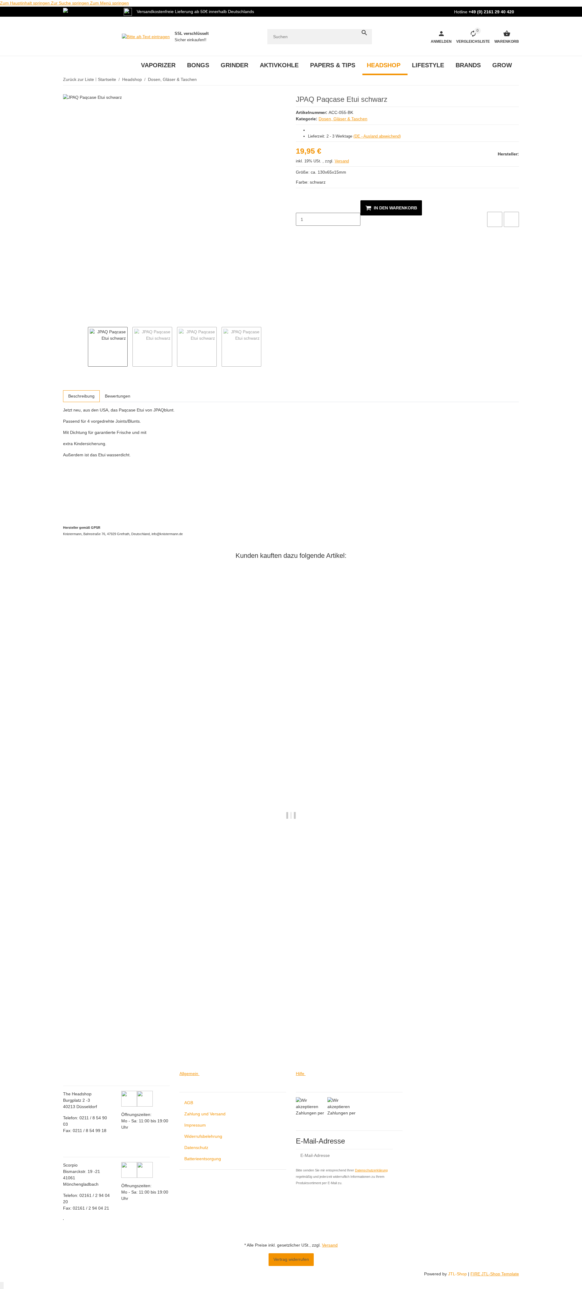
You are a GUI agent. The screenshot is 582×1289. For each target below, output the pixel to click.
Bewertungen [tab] (117, 396)
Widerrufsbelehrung (203, 1136)
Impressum (195, 1125)
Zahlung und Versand (205, 1113)
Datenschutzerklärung (371, 1170)
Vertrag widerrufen (291, 1259)
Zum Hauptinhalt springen (25, 3)
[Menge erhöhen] (301, 232)
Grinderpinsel (76, 1046)
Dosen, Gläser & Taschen (343, 118)
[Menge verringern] (301, 206)
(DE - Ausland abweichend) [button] (377, 136)
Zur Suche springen (70, 3)
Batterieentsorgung (202, 1158)
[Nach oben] (2, 1285)
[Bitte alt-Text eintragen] (146, 36)
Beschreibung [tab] (81, 396)
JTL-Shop (458, 1273)
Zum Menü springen (109, 3)
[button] (471, 36)
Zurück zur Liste (78, 79)
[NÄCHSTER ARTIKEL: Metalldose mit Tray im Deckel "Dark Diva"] (518, 79)
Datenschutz (196, 1147)
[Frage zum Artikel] (511, 219)
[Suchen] (364, 32)
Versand (342, 161)
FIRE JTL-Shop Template (494, 1273)
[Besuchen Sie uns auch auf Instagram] (63, 1219)
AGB (188, 1102)
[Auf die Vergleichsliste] (494, 219)
